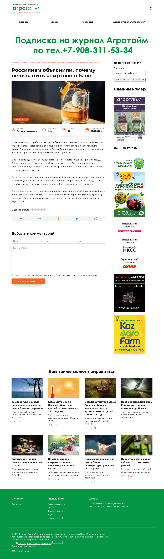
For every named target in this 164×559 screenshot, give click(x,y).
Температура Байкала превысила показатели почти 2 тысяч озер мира (27, 405)
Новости (53, 22)
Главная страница (20, 62)
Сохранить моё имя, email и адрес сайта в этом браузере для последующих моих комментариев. (56, 275)
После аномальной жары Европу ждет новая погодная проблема (136, 405)
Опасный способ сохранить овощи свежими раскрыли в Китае (61, 464)
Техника (51, 507)
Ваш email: (119, 68)
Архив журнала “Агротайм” (129, 22)
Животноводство (56, 511)
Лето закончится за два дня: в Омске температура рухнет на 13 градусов (99, 464)
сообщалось (22, 191)
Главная (24, 22)
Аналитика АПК (55, 518)
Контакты (87, 22)
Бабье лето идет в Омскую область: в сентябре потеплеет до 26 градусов (63, 407)
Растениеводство (56, 504)
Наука (50, 514)
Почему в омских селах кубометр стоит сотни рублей (135, 462)
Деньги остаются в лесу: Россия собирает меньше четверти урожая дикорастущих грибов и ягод (100, 408)
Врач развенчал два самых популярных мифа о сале (27, 462)
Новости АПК (36, 62)
